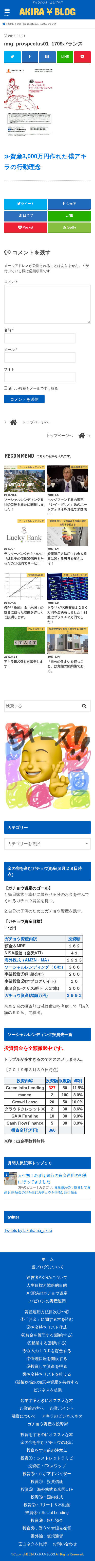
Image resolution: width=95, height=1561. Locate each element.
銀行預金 (70, 1192)
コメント (11, 282)
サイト (9, 369)
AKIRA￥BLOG (48, 11)
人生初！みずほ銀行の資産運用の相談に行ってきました (52, 1178)
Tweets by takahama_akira (28, 1230)
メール (10, 350)
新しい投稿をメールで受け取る (33, 388)
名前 (8, 330)
